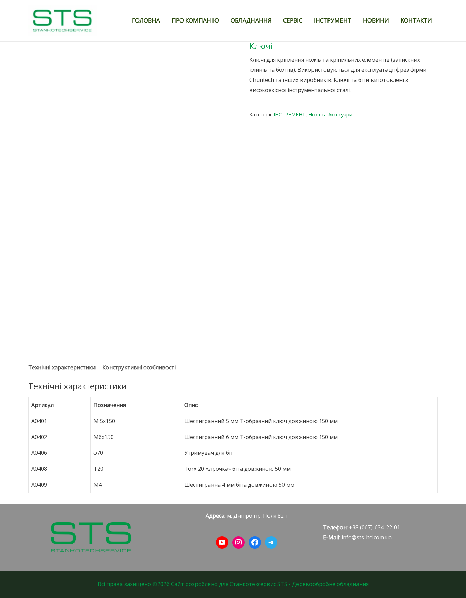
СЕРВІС (292, 20)
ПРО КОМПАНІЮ (195, 20)
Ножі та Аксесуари (330, 114)
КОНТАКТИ (416, 20)
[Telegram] (271, 542)
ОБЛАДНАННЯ (251, 20)
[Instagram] (238, 542)
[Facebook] (255, 542)
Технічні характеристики (62, 367)
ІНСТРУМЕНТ (332, 20)
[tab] (62, 368)
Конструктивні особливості (139, 367)
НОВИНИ (376, 20)
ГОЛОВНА (146, 20)
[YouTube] (222, 542)
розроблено (201, 584)
